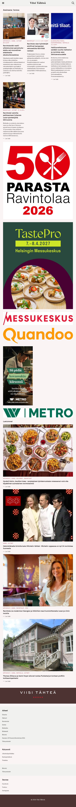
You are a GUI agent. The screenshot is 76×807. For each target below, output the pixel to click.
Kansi (13, 41)
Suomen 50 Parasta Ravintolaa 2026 (13, 738)
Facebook (5, 784)
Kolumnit (19, 478)
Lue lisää (7, 75)
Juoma (4, 725)
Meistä (4, 735)
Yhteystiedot (6, 741)
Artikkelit (6, 41)
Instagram (5, 790)
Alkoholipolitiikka (57, 41)
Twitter (4, 787)
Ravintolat (31, 41)
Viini (26, 608)
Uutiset (19, 41)
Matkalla (66, 42)
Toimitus (5, 760)
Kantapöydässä (56, 42)
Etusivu (4, 715)
